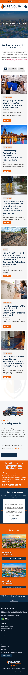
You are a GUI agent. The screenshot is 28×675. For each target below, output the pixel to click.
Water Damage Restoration (7, 626)
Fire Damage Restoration (6, 628)
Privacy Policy (18, 671)
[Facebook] (11, 666)
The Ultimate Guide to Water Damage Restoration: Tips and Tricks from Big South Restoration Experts (13, 361)
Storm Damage (8, 71)
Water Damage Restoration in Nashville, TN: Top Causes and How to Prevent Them (12, 155)
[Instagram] (16, 666)
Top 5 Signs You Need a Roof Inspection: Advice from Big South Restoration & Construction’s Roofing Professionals (14, 258)
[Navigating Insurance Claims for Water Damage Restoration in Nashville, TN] (14, 93)
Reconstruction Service (6, 632)
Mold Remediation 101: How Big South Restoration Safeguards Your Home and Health (14, 310)
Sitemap (8, 671)
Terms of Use (13, 671)
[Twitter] (14, 666)
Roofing (21, 68)
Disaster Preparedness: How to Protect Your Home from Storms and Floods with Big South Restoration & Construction (14, 207)
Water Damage (19, 71)
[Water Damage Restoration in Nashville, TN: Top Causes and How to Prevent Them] (14, 143)
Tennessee (7, 553)
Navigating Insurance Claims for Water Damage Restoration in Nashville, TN (13, 104)
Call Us (9, 1)
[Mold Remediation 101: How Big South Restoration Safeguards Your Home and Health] (14, 299)
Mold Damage (12, 68)
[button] (25, 6)
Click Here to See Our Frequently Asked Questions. (16, 60)
